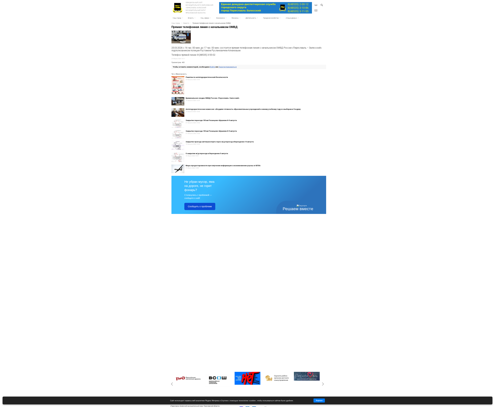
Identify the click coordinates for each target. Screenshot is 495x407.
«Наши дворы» (292, 18)
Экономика (221, 18)
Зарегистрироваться (228, 67)
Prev (172, 384)
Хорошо (319, 400)
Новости (186, 23)
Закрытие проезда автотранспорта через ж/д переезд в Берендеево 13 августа (220, 142)
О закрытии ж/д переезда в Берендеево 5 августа (207, 153)
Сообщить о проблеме (200, 206)
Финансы (236, 18)
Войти (212, 67)
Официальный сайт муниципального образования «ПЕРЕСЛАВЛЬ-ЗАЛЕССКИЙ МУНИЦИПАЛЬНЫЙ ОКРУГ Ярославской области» (199, 8)
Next (323, 384)
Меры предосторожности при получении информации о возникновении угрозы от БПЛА (223, 166)
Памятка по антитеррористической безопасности (207, 77)
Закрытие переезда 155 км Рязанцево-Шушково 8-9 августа (211, 120)
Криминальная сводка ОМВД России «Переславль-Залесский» (213, 98)
